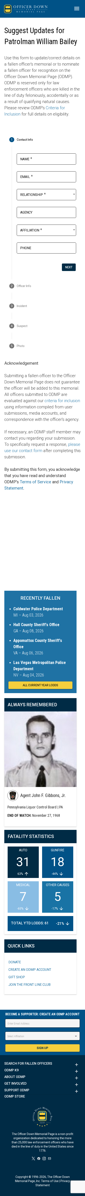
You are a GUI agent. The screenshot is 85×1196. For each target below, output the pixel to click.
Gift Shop (16, 977)
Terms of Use (50, 1181)
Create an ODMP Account (29, 970)
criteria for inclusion (62, 400)
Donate (14, 962)
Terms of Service (35, 481)
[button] (42, 1064)
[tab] (42, 140)
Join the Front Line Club (29, 985)
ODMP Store (14, 1096)
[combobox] (48, 194)
